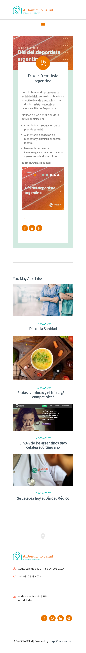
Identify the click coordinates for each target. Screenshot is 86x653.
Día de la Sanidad (43, 328)
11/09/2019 (43, 438)
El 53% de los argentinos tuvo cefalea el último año (43, 445)
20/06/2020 (43, 388)
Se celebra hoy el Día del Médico (43, 498)
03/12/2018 (43, 493)
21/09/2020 (43, 324)
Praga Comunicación (60, 641)
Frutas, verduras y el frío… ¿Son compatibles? (43, 394)
